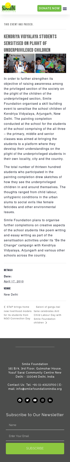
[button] (64, 8)
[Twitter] (27, 400)
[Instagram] (42, 400)
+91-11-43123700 (44, 384)
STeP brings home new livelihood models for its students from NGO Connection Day (18, 312)
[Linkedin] (50, 400)
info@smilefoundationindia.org (39, 388)
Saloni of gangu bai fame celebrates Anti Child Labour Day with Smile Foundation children (47, 314)
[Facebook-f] (20, 400)
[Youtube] (35, 400)
